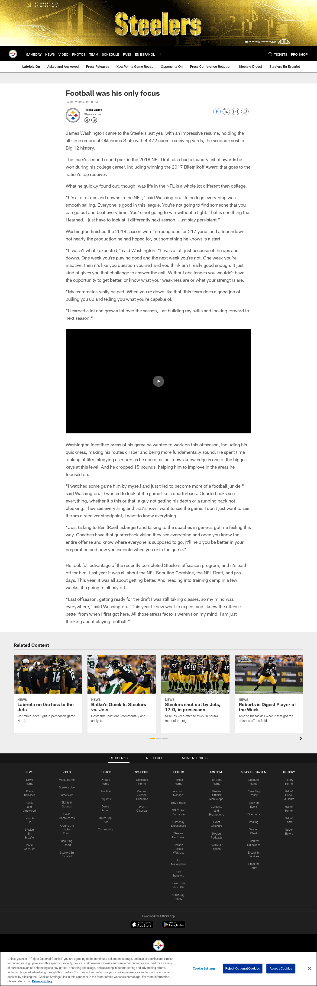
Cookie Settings (204, 968)
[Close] (309, 969)
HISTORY (289, 772)
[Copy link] (245, 112)
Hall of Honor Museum (289, 795)
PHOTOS (105, 772)
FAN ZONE (216, 772)
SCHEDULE (142, 772)
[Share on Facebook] (217, 114)
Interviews (67, 795)
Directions (253, 814)
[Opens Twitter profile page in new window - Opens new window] (87, 120)
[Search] (270, 54)
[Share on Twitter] (226, 114)
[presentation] (301, 739)
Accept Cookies (281, 968)
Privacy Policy (42, 981)
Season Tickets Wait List (178, 848)
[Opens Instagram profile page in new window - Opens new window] (94, 120)
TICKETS (178, 772)
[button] (158, 381)
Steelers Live (66, 787)
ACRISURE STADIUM (253, 772)
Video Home (66, 779)
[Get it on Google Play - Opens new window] (174, 926)
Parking (254, 821)
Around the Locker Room (67, 829)
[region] (158, 969)
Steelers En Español (30, 833)
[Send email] (235, 114)
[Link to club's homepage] (13, 53)
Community (105, 829)
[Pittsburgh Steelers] (158, 946)
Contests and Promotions (216, 810)
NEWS (29, 772)
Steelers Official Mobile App (216, 795)
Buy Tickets (178, 802)
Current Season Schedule (142, 795)
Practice (105, 791)
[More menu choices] (160, 54)
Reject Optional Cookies (242, 968)
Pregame (105, 798)
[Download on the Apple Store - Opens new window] (142, 925)
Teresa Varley (93, 109)
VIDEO (67, 772)
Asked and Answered (29, 806)
